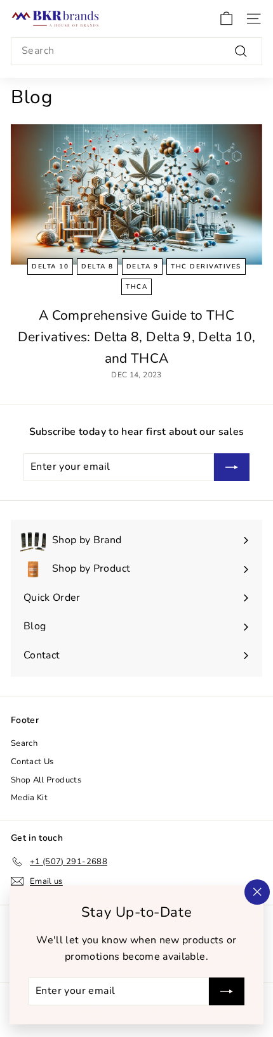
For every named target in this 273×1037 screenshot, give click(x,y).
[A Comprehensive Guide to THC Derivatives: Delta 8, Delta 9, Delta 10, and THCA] (136, 194)
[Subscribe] (226, 991)
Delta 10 (50, 266)
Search (24, 743)
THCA (136, 286)
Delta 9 (142, 266)
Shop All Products (46, 780)
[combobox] (136, 51)
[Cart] (226, 18)
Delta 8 (97, 266)
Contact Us (32, 761)
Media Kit (29, 797)
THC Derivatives (206, 266)
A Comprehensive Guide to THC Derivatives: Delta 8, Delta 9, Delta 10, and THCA (137, 336)
